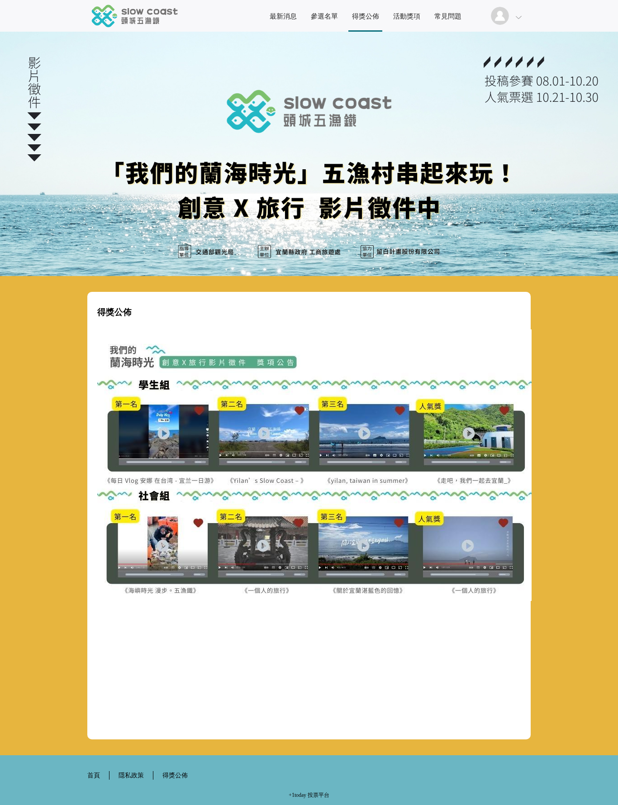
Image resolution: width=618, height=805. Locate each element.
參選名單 (324, 16)
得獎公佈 (365, 16)
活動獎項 (406, 16)
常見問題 (447, 16)
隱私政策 (131, 775)
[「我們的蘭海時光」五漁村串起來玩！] (134, 29)
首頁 (93, 775)
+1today (297, 795)
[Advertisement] (309, 707)
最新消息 (283, 16)
